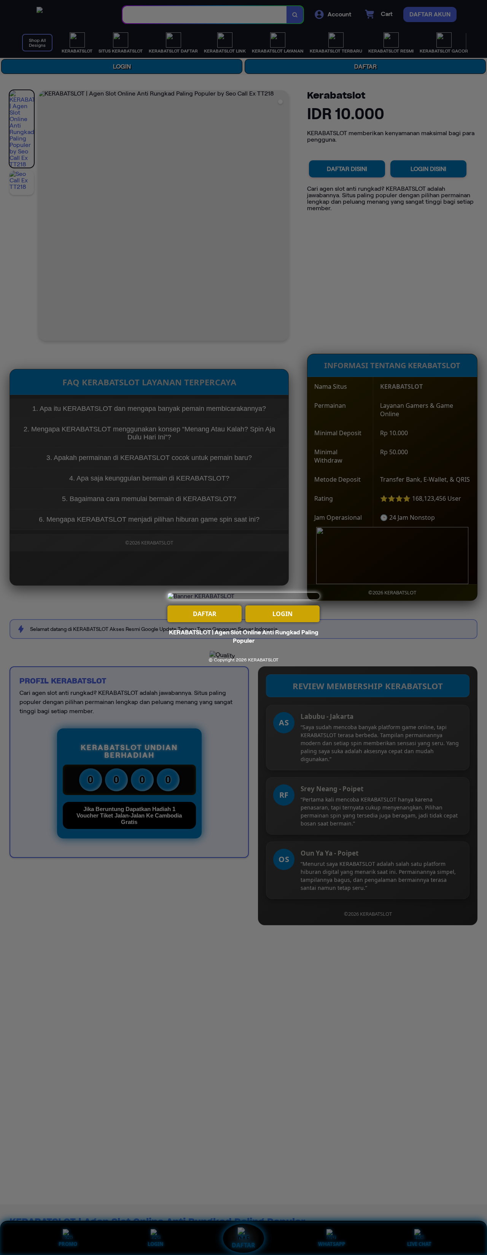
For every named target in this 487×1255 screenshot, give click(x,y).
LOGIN (282, 614)
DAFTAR (204, 614)
